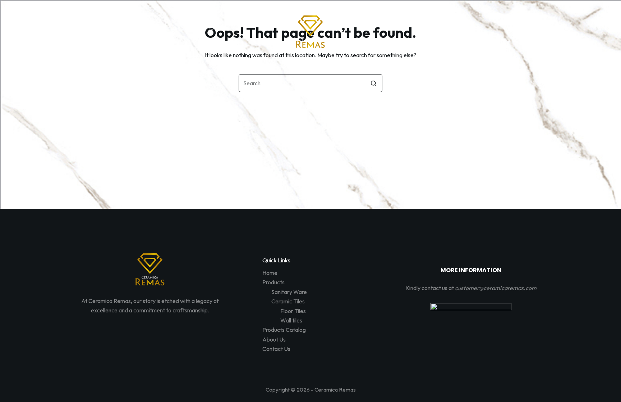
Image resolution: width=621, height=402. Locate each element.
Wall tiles (291, 320)
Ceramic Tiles (288, 301)
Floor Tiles (293, 311)
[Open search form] (507, 28)
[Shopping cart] (539, 28)
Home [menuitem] (209, 70)
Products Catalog (284, 329)
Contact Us (276, 348)
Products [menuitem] (245, 70)
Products (273, 282)
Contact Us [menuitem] (404, 70)
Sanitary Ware (289, 291)
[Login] (523, 28)
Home (269, 272)
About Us (274, 339)
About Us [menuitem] (359, 70)
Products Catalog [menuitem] (305, 70)
